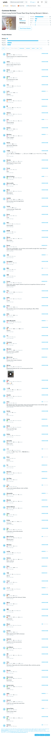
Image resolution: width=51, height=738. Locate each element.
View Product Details (25, 28)
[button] (33, 2)
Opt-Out (41, 735)
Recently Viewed (32, 6)
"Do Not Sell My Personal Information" (18, 732)
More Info (47, 735)
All (3, 48)
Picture (7, 48)
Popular (6, 6)
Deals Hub (21, 6)
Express (14, 6)
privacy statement (5, 730)
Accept (36, 735)
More (39, 6)
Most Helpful (14, 48)
